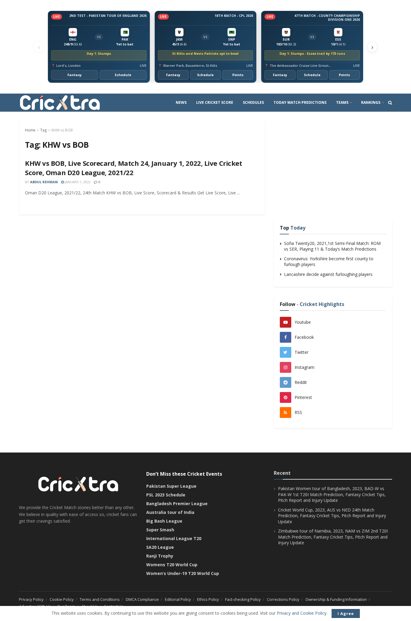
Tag (43, 130)
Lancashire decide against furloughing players (328, 274)
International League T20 (173, 538)
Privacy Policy (31, 599)
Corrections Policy (283, 599)
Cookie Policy (62, 599)
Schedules (253, 102)
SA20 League (160, 547)
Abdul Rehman (44, 182)
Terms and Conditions (100, 599)
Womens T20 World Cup (171, 564)
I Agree (346, 613)
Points (237, 75)
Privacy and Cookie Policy (301, 613)
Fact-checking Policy (243, 599)
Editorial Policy (178, 599)
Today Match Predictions (299, 102)
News (181, 102)
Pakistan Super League (171, 486)
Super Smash (160, 530)
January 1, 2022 (77, 182)
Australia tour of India (170, 512)
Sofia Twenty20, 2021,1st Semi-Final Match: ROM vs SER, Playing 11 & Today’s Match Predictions (332, 246)
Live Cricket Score (214, 102)
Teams (342, 102)
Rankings (370, 102)
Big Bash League (164, 521)
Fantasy (74, 75)
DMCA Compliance (142, 599)
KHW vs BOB (62, 130)
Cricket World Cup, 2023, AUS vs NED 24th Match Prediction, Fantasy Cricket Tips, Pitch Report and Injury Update (332, 515)
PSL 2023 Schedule (165, 495)
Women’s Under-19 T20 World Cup (182, 573)
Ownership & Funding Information (336, 599)
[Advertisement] (332, 163)
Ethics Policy (208, 599)
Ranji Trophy (159, 556)
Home (30, 130)
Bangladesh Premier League (177, 503)
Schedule (123, 75)
